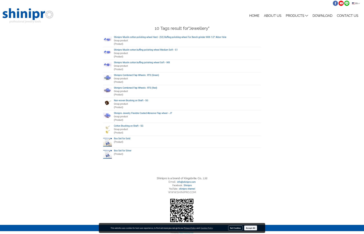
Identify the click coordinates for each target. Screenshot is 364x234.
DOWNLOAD (322, 16)
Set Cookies (235, 228)
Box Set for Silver (122, 150)
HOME (254, 16)
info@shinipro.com (186, 182)
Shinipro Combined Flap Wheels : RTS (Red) (135, 87)
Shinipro (188, 185)
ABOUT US (272, 16)
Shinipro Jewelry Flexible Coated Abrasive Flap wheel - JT (143, 113)
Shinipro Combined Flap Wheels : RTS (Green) (136, 75)
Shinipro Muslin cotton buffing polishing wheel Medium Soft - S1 (146, 49)
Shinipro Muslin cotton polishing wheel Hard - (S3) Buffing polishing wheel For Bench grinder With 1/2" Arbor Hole (170, 37)
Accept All (250, 228)
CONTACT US (347, 16)
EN (356, 3)
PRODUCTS (295, 16)
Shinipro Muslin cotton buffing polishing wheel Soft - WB (142, 62)
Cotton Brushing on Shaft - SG (128, 125)
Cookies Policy (207, 228)
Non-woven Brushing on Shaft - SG (131, 100)
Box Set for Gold (122, 138)
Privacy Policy (190, 228)
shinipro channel (187, 188)
